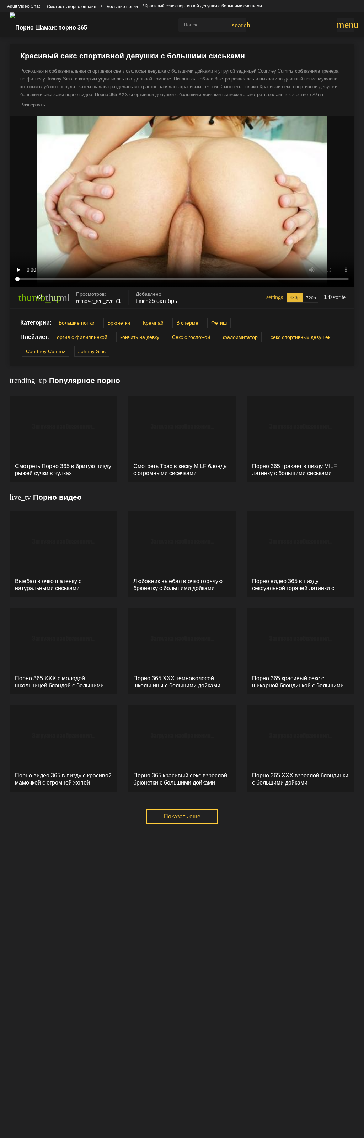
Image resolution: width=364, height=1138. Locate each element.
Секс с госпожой (191, 337)
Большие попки (77, 323)
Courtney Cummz (45, 351)
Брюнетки (118, 323)
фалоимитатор (240, 337)
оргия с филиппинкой (82, 337)
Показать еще (182, 816)
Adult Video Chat (23, 6)
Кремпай (153, 323)
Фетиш (219, 323)
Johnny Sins (92, 351)
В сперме (187, 323)
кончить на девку (139, 337)
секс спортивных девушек (300, 337)
